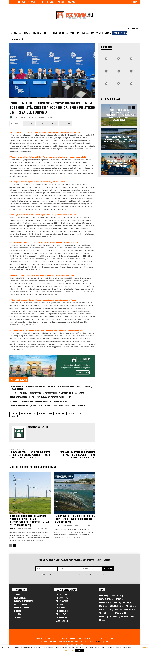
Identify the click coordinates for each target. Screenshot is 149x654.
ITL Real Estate (62, 614)
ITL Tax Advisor (62, 601)
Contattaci (17, 617)
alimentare (14, 413)
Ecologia (42, 413)
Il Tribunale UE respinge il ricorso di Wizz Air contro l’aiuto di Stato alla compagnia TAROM (42, 300)
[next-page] (14, 545)
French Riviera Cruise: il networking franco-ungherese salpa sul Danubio (40, 397)
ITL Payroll (60, 607)
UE (88, 413)
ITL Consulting (62, 594)
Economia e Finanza (21, 607)
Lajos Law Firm (62, 620)
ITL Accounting (62, 598)
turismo (82, 413)
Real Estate (71, 413)
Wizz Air (13, 416)
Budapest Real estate (28, 413)
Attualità (19, 39)
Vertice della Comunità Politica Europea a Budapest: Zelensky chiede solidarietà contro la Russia (45, 132)
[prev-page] (10, 545)
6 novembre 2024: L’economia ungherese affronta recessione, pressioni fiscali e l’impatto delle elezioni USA (29, 455)
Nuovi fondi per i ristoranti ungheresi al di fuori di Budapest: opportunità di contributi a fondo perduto (47, 330)
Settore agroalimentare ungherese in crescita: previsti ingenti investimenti (37, 182)
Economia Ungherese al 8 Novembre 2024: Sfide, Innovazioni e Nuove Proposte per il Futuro (77, 455)
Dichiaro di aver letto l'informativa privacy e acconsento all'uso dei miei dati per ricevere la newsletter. (75, 575)
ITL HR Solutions (62, 611)
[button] (133, 2)
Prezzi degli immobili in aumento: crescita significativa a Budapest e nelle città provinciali (42, 215)
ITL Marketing (61, 617)
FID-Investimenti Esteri (23, 601)
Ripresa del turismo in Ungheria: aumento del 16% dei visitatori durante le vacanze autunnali (43, 242)
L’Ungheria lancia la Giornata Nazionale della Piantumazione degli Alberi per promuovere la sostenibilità (47, 157)
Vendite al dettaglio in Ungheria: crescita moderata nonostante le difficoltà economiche (41, 275)
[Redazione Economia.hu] (11, 117)
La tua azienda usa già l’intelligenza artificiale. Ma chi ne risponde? (38, 401)
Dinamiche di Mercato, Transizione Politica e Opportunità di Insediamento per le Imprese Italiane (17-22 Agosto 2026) (51, 387)
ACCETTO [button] (79, 650)
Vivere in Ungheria (20, 604)
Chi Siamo (17, 614)
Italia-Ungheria (19, 598)
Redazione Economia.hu (24, 117)
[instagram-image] (106, 58)
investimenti (60, 413)
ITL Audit (59, 604)
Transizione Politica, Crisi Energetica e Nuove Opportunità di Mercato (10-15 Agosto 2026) (46, 393)
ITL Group (17, 611)
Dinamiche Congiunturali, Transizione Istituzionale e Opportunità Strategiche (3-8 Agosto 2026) (49, 405)
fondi (50, 413)
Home (11, 39)
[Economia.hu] (74, 15)
